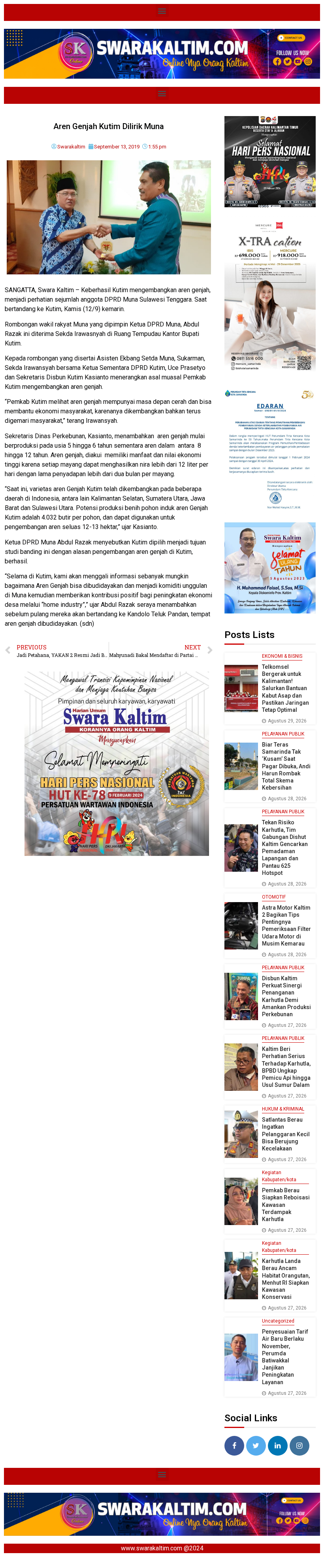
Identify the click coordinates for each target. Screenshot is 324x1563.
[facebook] (234, 1446)
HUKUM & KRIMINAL (283, 1109)
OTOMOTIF (274, 897)
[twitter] (256, 1446)
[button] (162, 10)
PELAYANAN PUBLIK (283, 734)
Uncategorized (278, 1321)
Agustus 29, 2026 (287, 721)
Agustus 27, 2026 (287, 1025)
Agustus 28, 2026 (287, 798)
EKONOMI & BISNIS (282, 656)
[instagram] (299, 1446)
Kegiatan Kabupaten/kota (279, 1176)
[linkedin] (278, 1446)
